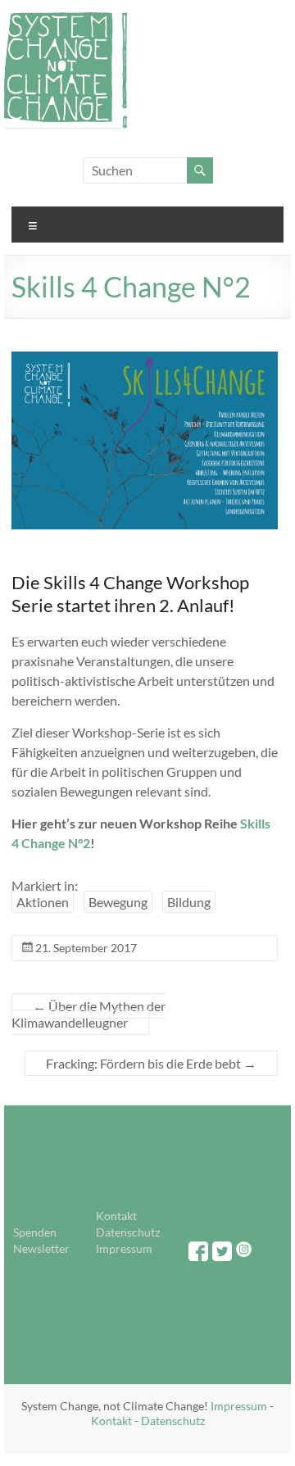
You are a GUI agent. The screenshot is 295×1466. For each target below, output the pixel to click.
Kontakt (116, 1216)
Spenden (35, 1232)
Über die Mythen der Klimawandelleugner (88, 1014)
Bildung (189, 902)
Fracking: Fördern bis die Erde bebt (151, 1063)
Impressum (124, 1248)
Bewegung (118, 902)
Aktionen (42, 902)
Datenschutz (128, 1232)
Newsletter (41, 1248)
